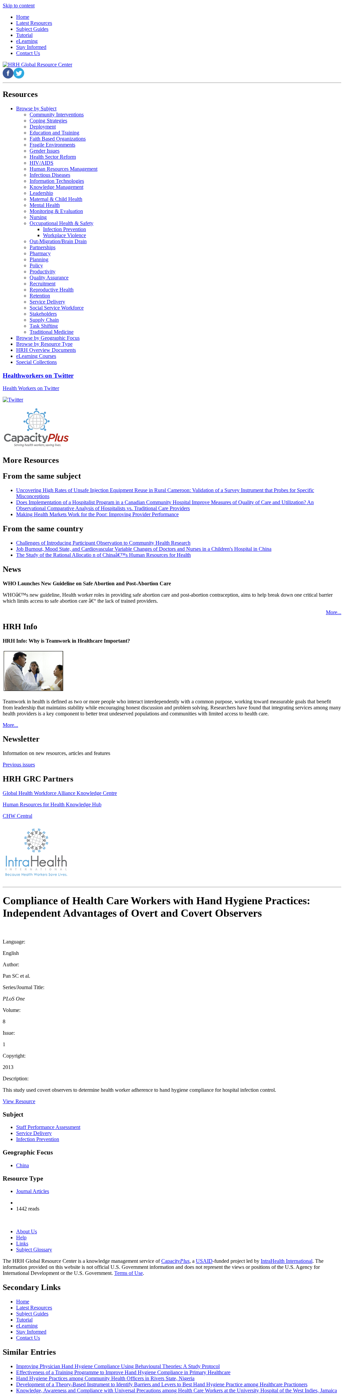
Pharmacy (40, 253)
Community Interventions (57, 114)
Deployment (43, 126)
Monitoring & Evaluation (56, 211)
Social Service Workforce (57, 308)
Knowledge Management (56, 187)
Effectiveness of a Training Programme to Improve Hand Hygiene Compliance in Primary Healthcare (123, 1372)
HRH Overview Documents (46, 350)
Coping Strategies (48, 120)
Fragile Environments (52, 145)
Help (21, 1237)
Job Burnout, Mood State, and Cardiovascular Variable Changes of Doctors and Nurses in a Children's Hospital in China (143, 549)
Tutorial (24, 1320)
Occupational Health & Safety (61, 223)
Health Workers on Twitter (31, 388)
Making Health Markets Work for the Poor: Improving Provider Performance (97, 514)
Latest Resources (34, 1307)
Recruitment (42, 283)
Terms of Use (128, 1273)
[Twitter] (13, 399)
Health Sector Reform (53, 157)
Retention (40, 296)
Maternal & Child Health (56, 199)
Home (22, 1301)
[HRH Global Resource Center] (37, 64)
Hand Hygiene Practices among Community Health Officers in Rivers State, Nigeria (105, 1378)
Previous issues (19, 764)
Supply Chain (44, 320)
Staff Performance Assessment (48, 1127)
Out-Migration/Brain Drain (58, 241)
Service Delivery (47, 302)
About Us (26, 1231)
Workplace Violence (64, 235)
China (22, 1165)
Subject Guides (32, 1313)
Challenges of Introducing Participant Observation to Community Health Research (103, 543)
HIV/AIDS (41, 163)
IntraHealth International (286, 1261)
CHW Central (17, 816)
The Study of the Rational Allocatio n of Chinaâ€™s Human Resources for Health (103, 555)
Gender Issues (44, 151)
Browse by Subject (36, 108)
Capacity (175, 1261)
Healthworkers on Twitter (38, 375)
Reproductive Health (52, 289)
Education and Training (54, 133)
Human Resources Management (63, 169)
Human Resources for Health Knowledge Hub (52, 804)
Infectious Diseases (50, 175)
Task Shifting (44, 326)
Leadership (41, 193)
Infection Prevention (64, 229)
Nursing (38, 217)
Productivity (42, 271)
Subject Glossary (34, 1249)
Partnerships (42, 247)
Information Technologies (57, 181)
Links (22, 1243)
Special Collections (36, 362)
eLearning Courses (36, 356)
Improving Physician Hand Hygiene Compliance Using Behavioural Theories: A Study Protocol (118, 1366)
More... (333, 612)
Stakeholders (43, 314)
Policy (36, 265)
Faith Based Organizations (58, 139)
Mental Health (45, 205)
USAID (204, 1261)
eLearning (27, 1326)
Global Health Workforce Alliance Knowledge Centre (60, 793)
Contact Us (28, 1338)
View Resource (19, 1101)
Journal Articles (32, 1191)
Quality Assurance (49, 277)
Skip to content (19, 5)
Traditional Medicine (52, 332)
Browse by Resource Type (44, 344)
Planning (39, 259)
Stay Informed (31, 1332)
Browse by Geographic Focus (48, 338)
